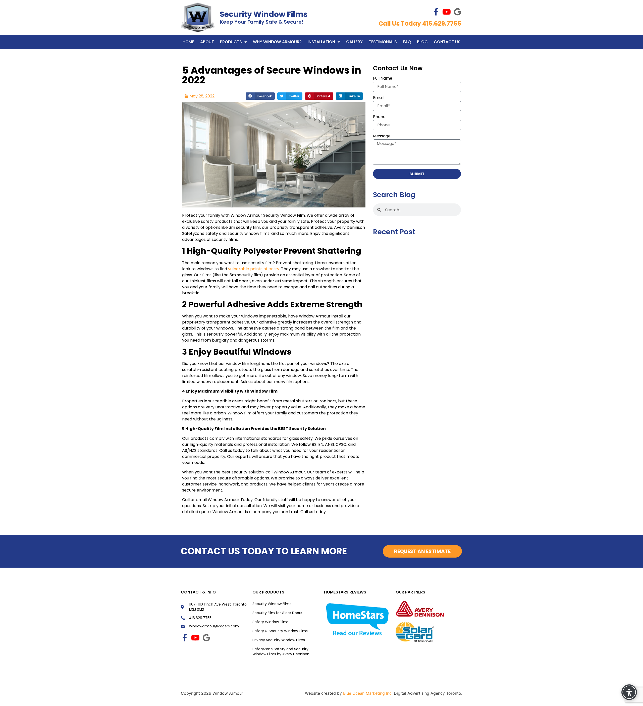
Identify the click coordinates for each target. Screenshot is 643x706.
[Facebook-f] (436, 12)
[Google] (457, 12)
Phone (379, 117)
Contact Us (447, 42)
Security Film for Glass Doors (277, 612)
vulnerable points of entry (253, 269)
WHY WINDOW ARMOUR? (277, 42)
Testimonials (383, 42)
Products (231, 42)
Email (378, 98)
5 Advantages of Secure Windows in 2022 (271, 75)
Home (188, 42)
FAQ (407, 42)
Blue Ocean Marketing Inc (367, 693)
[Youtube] (446, 12)
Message (382, 136)
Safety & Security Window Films (280, 630)
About (207, 42)
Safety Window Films (270, 621)
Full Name (382, 78)
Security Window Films (264, 14)
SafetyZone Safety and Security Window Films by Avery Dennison (280, 651)
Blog (422, 42)
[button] (260, 96)
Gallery (354, 42)
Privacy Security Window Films (278, 639)
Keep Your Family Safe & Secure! (261, 21)
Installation (321, 42)
